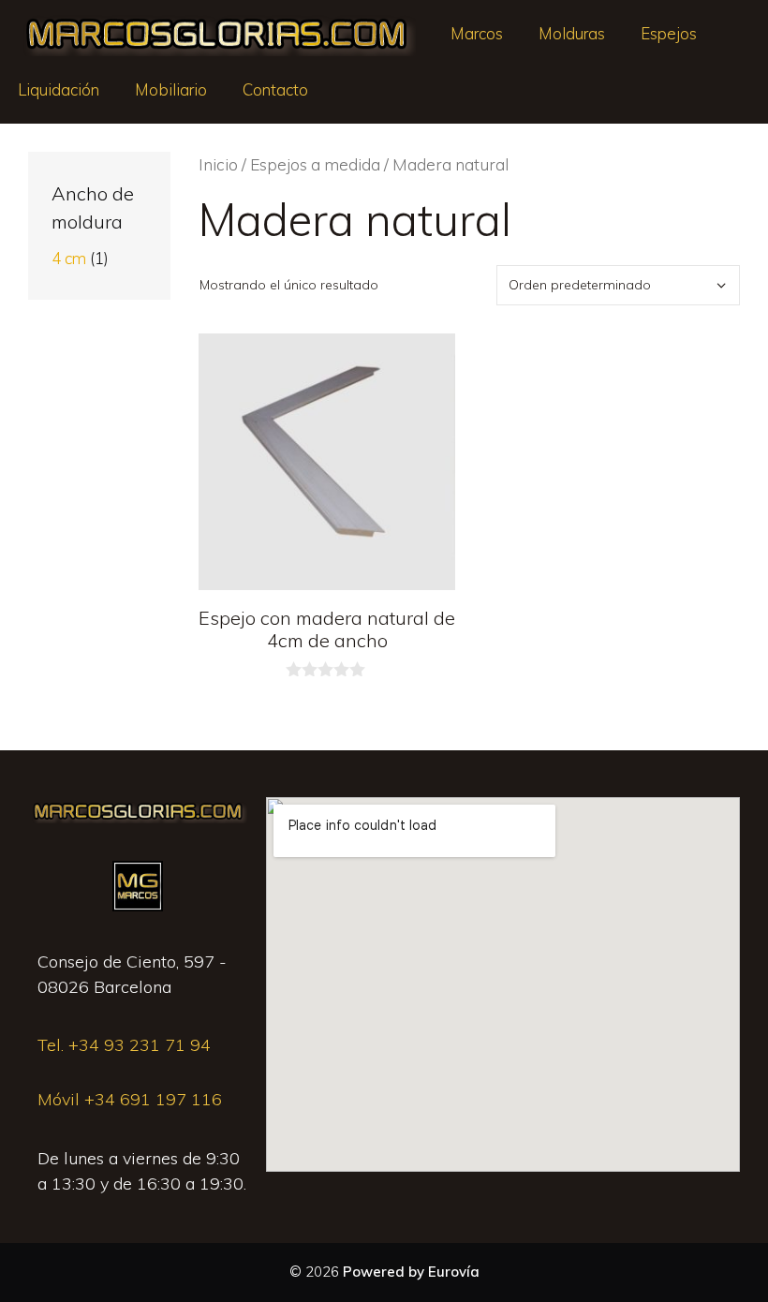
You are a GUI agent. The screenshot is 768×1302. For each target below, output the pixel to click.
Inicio (218, 164)
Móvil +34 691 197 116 (129, 1099)
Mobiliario (171, 89)
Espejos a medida (315, 164)
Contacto (275, 89)
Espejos (669, 33)
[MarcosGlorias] (216, 34)
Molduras (572, 33)
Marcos (476, 33)
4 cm (69, 258)
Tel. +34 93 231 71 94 (124, 1045)
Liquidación (58, 89)
